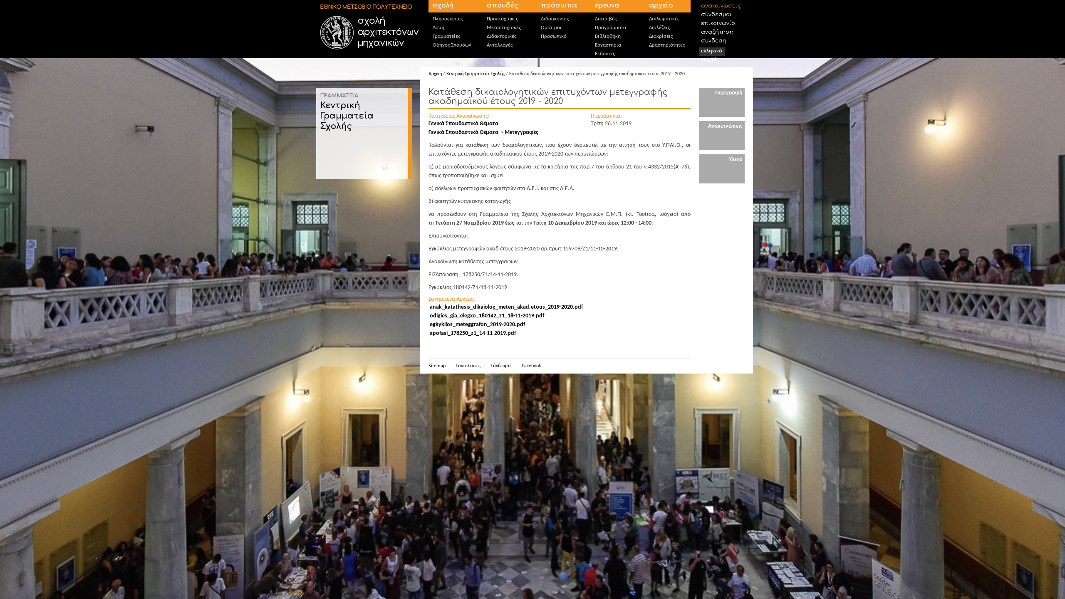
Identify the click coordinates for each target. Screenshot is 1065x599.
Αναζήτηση (717, 32)
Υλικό (736, 159)
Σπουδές (502, 5)
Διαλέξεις (659, 27)
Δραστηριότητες (667, 45)
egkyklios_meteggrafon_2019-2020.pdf (477, 325)
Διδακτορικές (501, 36)
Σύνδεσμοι (716, 14)
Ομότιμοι (551, 27)
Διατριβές (606, 19)
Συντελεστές (468, 366)
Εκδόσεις (605, 54)
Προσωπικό (554, 36)
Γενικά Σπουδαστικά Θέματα (463, 124)
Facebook (531, 366)
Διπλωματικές (664, 19)
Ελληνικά (712, 51)
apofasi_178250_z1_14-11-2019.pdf (473, 333)
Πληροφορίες (448, 19)
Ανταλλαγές (500, 45)
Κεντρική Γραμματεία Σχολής (347, 116)
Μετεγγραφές (521, 132)
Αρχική (435, 74)
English (709, 59)
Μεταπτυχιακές (504, 27)
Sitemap (437, 366)
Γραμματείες (446, 36)
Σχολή (443, 5)
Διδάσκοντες (555, 19)
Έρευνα (607, 5)
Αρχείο (661, 5)
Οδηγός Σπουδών (452, 45)
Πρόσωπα (559, 5)
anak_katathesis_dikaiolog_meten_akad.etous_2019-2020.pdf (506, 307)
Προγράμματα (610, 27)
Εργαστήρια (608, 45)
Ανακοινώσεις (721, 6)
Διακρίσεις (661, 36)
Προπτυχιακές (502, 19)
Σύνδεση (713, 41)
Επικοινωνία (718, 23)
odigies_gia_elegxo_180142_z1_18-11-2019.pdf (487, 316)
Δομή (438, 27)
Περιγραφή (729, 93)
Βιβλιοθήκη (608, 36)
